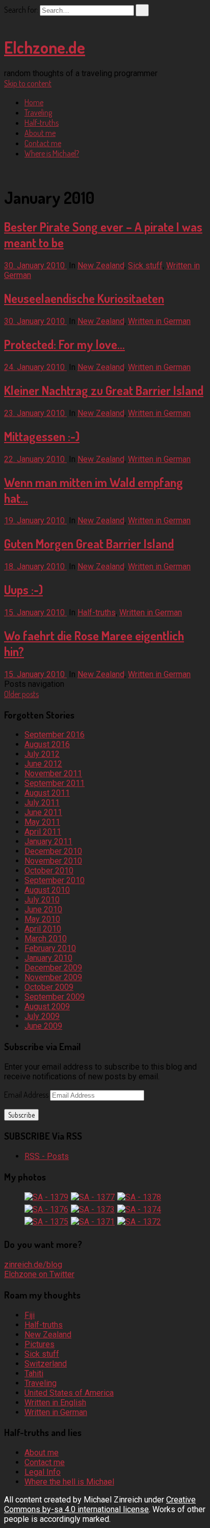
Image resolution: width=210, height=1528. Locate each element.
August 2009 (47, 1006)
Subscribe (21, 1114)
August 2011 (47, 793)
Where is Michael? (51, 153)
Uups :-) (23, 589)
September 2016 (54, 734)
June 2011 (43, 812)
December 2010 (53, 851)
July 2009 (42, 1016)
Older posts (21, 694)
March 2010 (45, 938)
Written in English (55, 1402)
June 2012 (43, 764)
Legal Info (42, 1472)
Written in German (159, 321)
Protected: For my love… (64, 344)
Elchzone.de (44, 47)
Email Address (27, 1095)
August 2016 (47, 744)
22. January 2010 (35, 459)
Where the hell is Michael (69, 1482)
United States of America (69, 1393)
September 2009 (54, 997)
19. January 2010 (35, 520)
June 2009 (43, 1026)
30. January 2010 (35, 265)
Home (33, 102)
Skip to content (27, 83)
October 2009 (48, 987)
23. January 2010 (35, 413)
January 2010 (48, 958)
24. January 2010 (35, 367)
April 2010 (42, 929)
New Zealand (100, 265)
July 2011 (42, 802)
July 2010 (42, 900)
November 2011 (53, 773)
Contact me (42, 143)
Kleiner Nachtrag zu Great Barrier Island (103, 390)
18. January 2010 (35, 566)
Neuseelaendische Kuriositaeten (84, 298)
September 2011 (54, 783)
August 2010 (47, 890)
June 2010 (43, 909)
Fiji (29, 1315)
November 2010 (53, 861)
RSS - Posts (46, 1156)
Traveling (38, 112)
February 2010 (50, 948)
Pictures (39, 1344)
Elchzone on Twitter (39, 1274)
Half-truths (41, 123)
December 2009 (53, 968)
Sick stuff (145, 265)
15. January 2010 (35, 612)
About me (40, 133)
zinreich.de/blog (33, 1264)
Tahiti (33, 1373)
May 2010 (42, 919)
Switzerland (45, 1364)
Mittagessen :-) (42, 436)
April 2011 (42, 832)
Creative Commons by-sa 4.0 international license (100, 1504)
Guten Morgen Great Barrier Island (89, 543)
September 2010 (54, 880)
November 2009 (53, 977)
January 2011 (48, 841)
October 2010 (48, 870)
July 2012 (42, 754)
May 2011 (42, 822)
